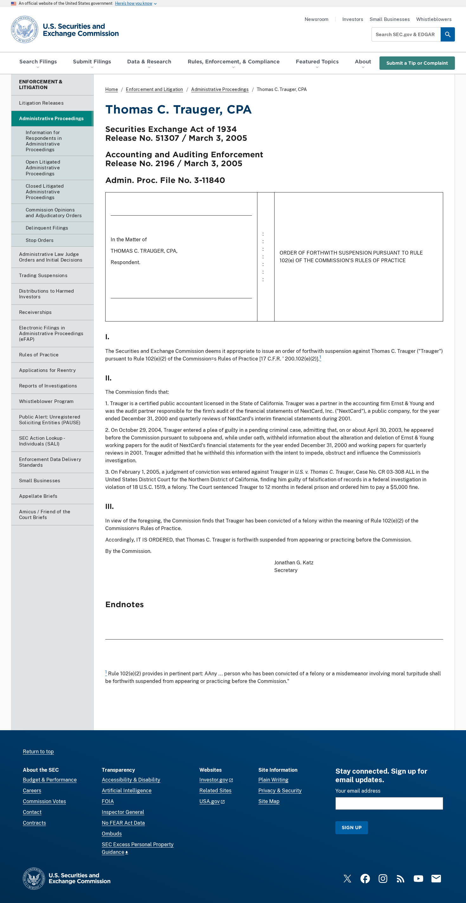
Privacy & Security (280, 791)
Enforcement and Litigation (154, 89)
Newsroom (316, 19)
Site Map (269, 801)
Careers (32, 791)
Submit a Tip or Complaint (417, 63)
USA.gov (209, 801)
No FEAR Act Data (123, 823)
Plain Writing (273, 780)
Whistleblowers (434, 19)
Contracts (34, 823)
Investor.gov (213, 780)
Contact (32, 812)
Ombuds (112, 834)
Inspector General (123, 812)
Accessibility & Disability (131, 780)
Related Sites (215, 791)
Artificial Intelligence (127, 791)
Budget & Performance (50, 780)
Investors (352, 19)
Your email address (357, 791)
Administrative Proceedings (220, 89)
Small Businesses (390, 19)
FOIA (108, 801)
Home (111, 89)
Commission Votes (44, 801)
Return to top (38, 752)
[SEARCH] (448, 34)
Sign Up (352, 827)
